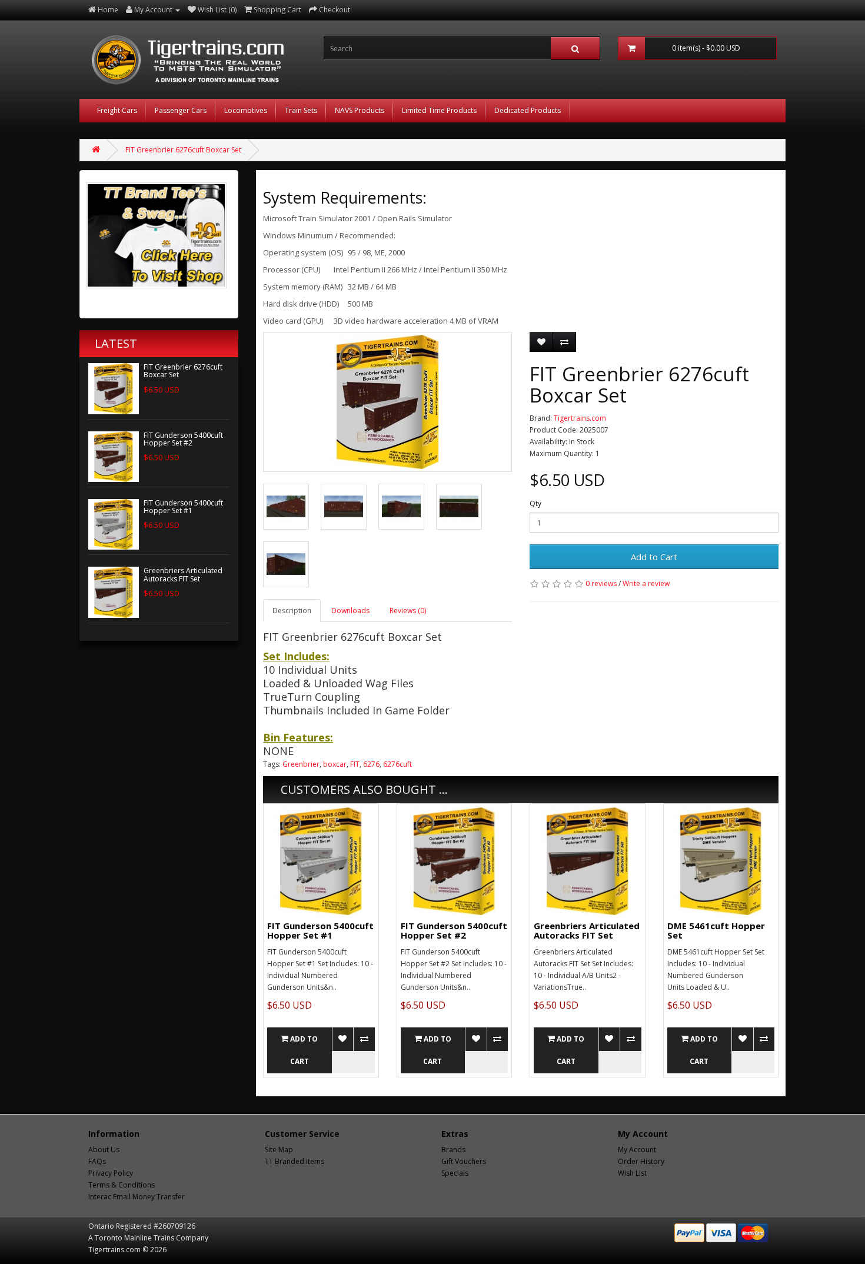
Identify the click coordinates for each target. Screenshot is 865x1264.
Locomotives (245, 110)
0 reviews (601, 583)
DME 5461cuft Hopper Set (716, 931)
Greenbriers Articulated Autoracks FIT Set (183, 574)
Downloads (350, 611)
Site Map (279, 1150)
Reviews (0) (408, 611)
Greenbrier (301, 764)
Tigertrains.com (580, 418)
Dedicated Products (527, 110)
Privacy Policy (110, 1173)
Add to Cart (654, 557)
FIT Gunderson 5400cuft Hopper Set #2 (183, 439)
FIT (355, 764)
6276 (371, 764)
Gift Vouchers (463, 1161)
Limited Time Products (439, 110)
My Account (637, 1150)
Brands (453, 1150)
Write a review (646, 583)
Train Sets (301, 110)
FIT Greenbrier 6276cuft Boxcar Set (183, 150)
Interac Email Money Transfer (136, 1197)
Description (291, 611)
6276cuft (397, 764)
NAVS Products (359, 110)
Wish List (632, 1173)
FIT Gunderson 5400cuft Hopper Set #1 (183, 506)
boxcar (335, 764)
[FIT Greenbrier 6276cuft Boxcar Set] (387, 402)
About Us (103, 1150)
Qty (535, 503)
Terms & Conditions (121, 1185)
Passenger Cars (181, 110)
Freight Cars (117, 110)
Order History (641, 1161)
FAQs (97, 1161)
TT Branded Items (294, 1161)
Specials (454, 1173)
